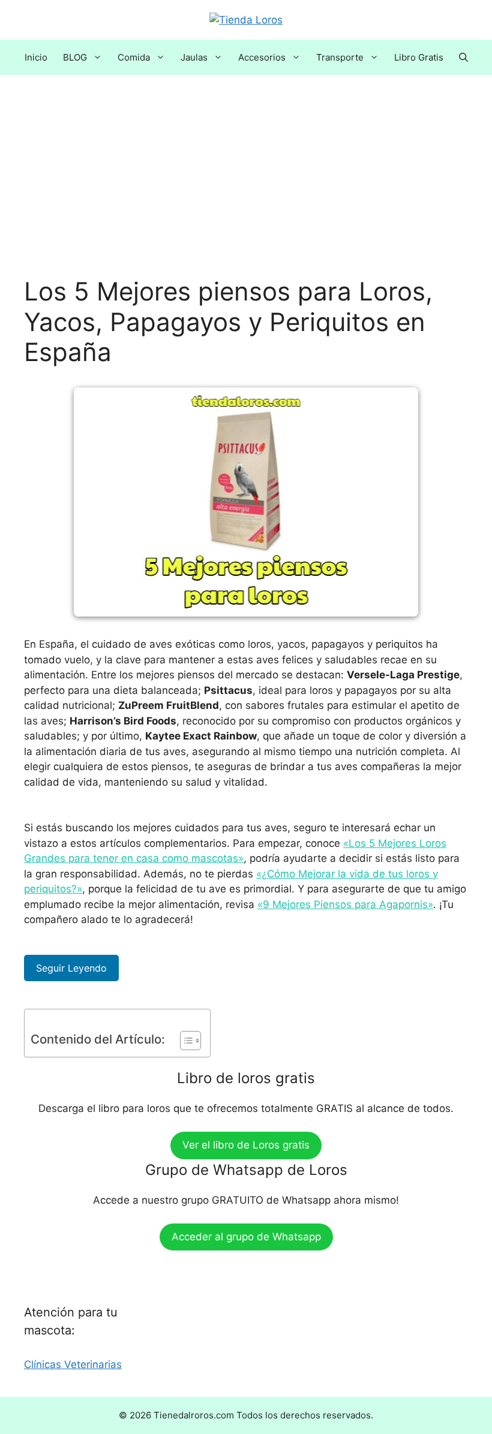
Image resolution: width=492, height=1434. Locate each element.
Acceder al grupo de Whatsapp (246, 1237)
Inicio (36, 57)
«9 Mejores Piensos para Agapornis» (345, 904)
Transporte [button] (340, 57)
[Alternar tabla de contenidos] (184, 1040)
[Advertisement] (246, 188)
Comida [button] (134, 57)
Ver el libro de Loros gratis (246, 1145)
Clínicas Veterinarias (73, 1364)
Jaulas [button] (194, 57)
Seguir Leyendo (71, 968)
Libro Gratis (418, 57)
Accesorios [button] (262, 57)
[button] (463, 57)
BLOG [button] (75, 57)
